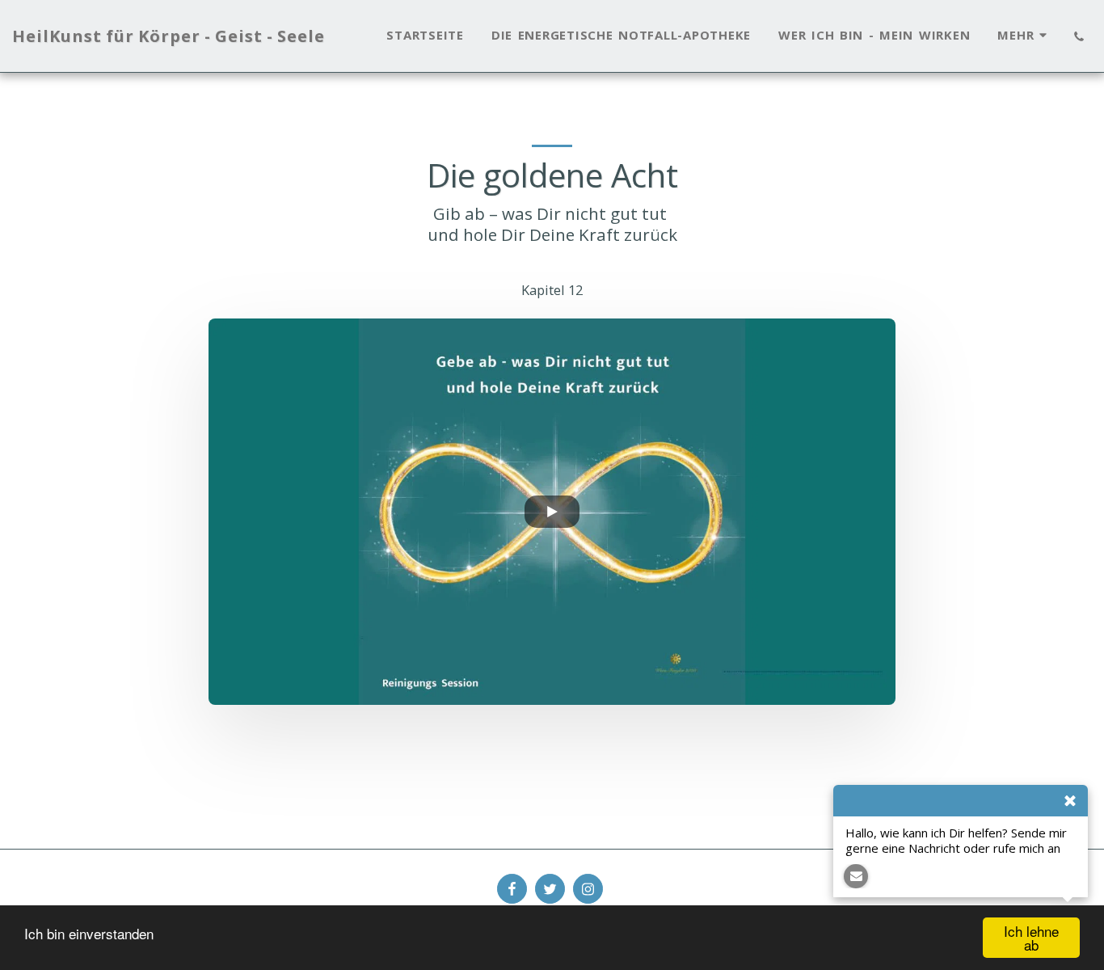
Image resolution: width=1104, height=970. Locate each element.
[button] (1078, 36)
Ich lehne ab (1031, 938)
